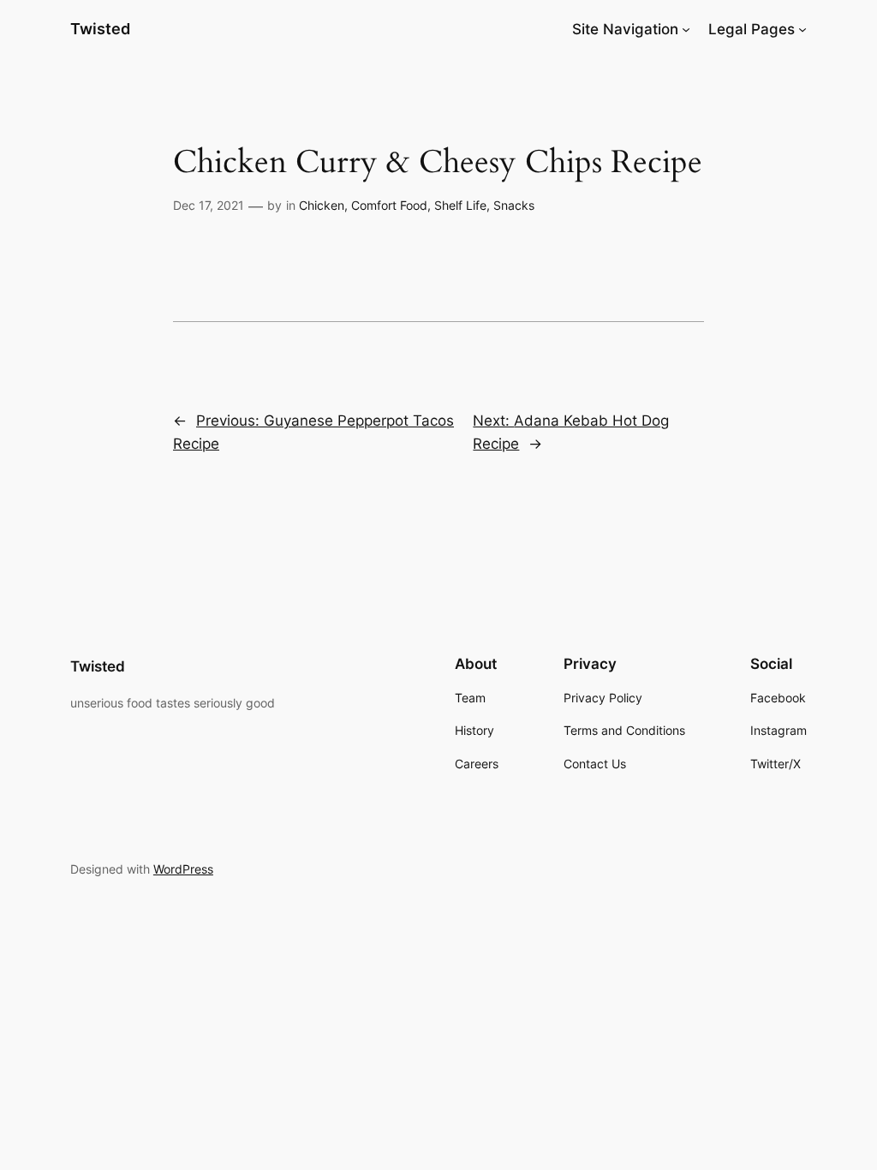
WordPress (183, 869)
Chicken (321, 205)
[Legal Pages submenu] (802, 29)
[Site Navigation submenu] (686, 29)
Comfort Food (389, 205)
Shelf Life (460, 205)
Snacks (513, 205)
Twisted (100, 29)
